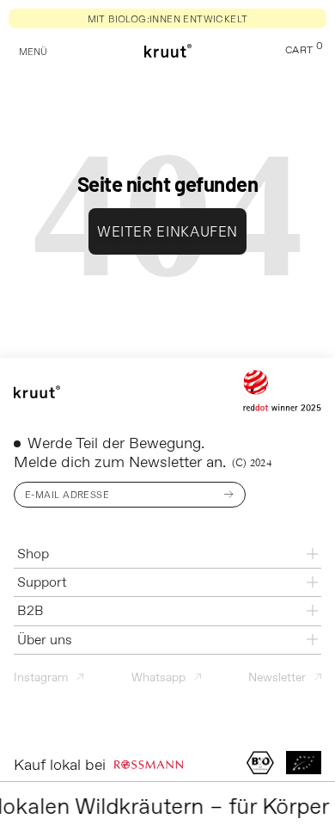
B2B (30, 610)
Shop (33, 553)
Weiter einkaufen (167, 231)
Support (42, 582)
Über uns (44, 639)
